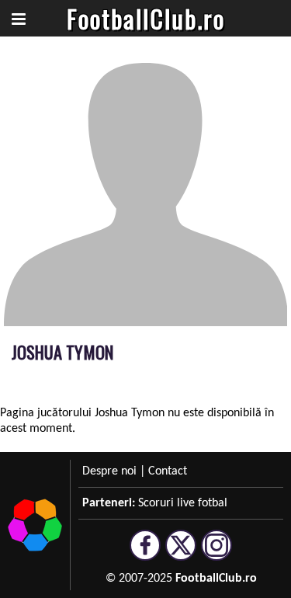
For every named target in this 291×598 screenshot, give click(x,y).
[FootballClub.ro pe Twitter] (180, 554)
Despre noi (109, 471)
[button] (18, 19)
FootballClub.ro (146, 18)
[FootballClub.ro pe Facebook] (145, 554)
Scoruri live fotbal (182, 503)
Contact (167, 471)
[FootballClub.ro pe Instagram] (216, 554)
